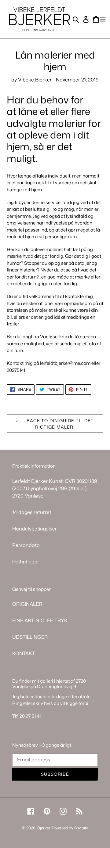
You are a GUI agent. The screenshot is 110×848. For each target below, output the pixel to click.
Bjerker (43, 828)
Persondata (26, 545)
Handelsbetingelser (34, 528)
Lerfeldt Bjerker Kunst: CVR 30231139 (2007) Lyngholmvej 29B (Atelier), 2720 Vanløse (54, 488)
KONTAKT (23, 653)
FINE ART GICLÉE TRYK (40, 620)
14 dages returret (31, 512)
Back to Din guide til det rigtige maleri (59, 424)
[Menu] (102, 19)
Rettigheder (25, 561)
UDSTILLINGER (30, 637)
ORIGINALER (27, 604)
